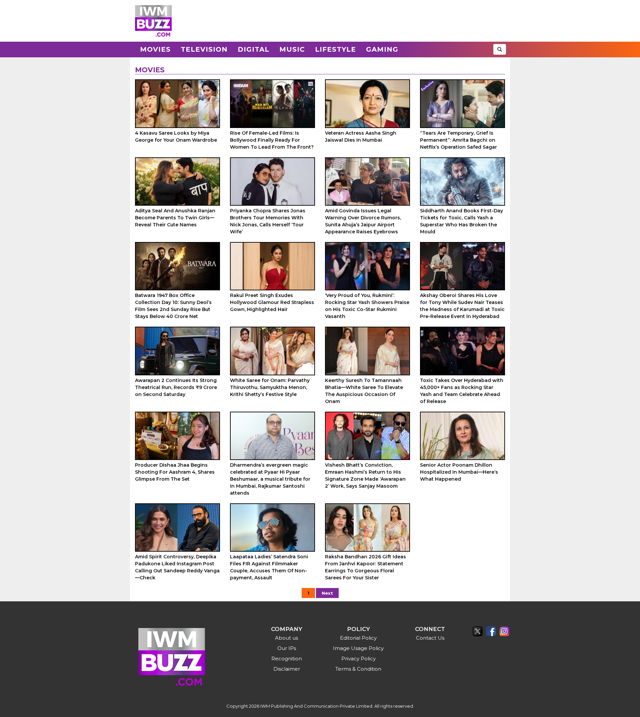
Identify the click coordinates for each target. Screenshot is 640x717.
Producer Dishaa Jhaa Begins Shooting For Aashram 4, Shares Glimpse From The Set (175, 472)
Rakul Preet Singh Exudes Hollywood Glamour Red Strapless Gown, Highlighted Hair (272, 302)
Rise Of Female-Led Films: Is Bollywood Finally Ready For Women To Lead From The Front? (272, 140)
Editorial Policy (358, 638)
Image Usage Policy (358, 648)
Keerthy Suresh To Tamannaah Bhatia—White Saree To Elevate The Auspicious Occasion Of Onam (364, 390)
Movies (155, 49)
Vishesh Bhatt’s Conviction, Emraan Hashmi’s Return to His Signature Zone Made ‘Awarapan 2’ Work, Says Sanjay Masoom (365, 475)
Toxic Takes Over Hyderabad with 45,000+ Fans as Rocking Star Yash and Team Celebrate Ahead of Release (461, 390)
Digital (253, 49)
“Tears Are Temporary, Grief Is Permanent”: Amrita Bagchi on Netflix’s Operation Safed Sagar (458, 140)
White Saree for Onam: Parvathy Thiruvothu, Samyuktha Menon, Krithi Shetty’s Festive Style (270, 387)
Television (204, 49)
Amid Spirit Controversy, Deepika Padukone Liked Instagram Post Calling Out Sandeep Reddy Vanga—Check (177, 567)
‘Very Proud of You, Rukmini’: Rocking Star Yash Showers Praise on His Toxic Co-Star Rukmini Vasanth (367, 305)
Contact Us (430, 638)
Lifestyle (335, 49)
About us (286, 638)
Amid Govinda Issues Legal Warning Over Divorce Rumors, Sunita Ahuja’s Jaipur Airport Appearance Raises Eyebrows (363, 221)
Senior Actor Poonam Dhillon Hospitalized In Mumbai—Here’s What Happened (459, 472)
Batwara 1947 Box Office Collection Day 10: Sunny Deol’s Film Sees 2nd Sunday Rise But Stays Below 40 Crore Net (173, 305)
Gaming (382, 49)
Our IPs (286, 648)
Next (327, 593)
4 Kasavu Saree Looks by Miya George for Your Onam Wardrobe (176, 136)
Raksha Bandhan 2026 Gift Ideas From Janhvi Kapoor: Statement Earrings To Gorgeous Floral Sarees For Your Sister (365, 567)
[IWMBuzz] (153, 21)
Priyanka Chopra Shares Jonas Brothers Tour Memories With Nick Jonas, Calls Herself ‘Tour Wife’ (267, 221)
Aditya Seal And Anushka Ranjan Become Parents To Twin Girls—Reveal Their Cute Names (175, 218)
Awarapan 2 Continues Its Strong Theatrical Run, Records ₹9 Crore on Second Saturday (176, 387)
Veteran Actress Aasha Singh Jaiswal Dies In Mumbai (360, 136)
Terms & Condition (358, 669)
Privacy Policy (358, 658)
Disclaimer (286, 669)
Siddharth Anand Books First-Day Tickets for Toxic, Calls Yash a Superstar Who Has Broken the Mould (461, 221)
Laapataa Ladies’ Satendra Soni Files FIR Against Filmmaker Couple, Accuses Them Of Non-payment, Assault (269, 567)
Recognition (286, 658)
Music (292, 49)
